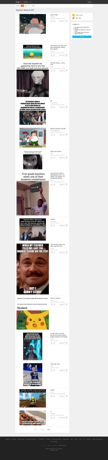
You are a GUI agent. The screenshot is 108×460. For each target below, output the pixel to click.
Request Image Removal (97, 439)
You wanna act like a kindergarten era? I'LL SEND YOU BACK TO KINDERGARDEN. (57, 175)
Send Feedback (54, 441)
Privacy (76, 439)
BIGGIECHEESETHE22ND (55, 130)
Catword (52, 248)
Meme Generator (21, 439)
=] (51, 411)
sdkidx (52, 366)
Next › (48, 429)
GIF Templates (41, 439)
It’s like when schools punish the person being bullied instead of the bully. (59, 335)
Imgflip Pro (7, 439)
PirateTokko (53, 16)
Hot (22, 5)
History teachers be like (58, 128)
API (84, 439)
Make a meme (79, 15)
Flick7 (52, 66)
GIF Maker (13, 439)
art (51, 101)
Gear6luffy (53, 413)
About (71, 439)
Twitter (48, 445)
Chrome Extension (62, 445)
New (26, 5)
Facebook (44, 445)
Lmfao (52, 390)
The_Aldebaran (53, 221)
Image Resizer (66, 439)
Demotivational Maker (56, 439)
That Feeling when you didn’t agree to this (57, 245)
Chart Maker (48, 439)
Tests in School (55, 298)
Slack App (88, 439)
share (61, 21)
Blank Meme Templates (31, 439)
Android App (54, 445)
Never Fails (54, 15)
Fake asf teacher (55, 151)
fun (17, 5)
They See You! (55, 364)
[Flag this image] (66, 21)
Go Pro (82, 36)
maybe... (53, 219)
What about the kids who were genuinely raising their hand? (58, 47)
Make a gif (78, 18)
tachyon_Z (53, 51)
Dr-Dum (52, 300)
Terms (80, 439)
